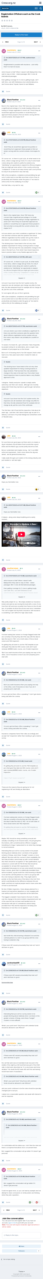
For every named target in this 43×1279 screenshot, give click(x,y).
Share (22, 1246)
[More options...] (39, 51)
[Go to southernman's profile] (4, 569)
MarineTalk (14, 28)
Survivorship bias (7, 982)
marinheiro (29, 326)
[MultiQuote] (3, 91)
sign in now (12, 1223)
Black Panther (13, 100)
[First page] (2, 42)
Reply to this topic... (12, 1235)
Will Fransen (7, 26)
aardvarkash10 (13, 963)
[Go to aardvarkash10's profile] (4, 964)
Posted (14, 52)
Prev (7, 42)
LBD (26, 257)
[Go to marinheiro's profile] (4, 51)
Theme (21, 1271)
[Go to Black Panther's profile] (4, 101)
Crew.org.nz (9, 2)
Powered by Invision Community (21, 1276)
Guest (26, 761)
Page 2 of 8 (21, 42)
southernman (30, 57)
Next (36, 42)
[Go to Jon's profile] (4, 629)
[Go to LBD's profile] (4, 133)
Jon (26, 680)
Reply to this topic (21, 35)
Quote (8, 91)
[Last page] (40, 42)
